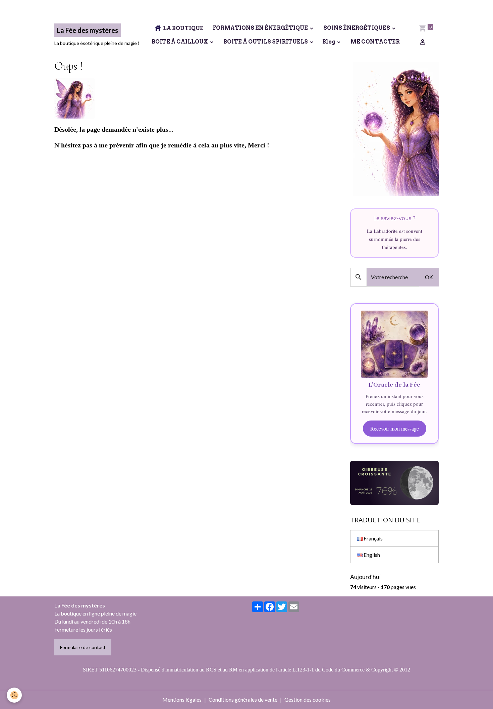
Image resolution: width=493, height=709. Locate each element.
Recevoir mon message (394, 428)
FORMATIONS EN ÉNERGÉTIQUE (260, 28)
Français (373, 538)
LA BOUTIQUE (183, 28)
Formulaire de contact (83, 647)
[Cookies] (14, 695)
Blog (329, 42)
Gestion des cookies (307, 699)
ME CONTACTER (374, 42)
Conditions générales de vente (243, 699)
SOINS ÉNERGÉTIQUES (356, 28)
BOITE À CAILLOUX (180, 42)
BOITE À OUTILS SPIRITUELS (265, 42)
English (371, 555)
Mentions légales (182, 699)
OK (429, 277)
